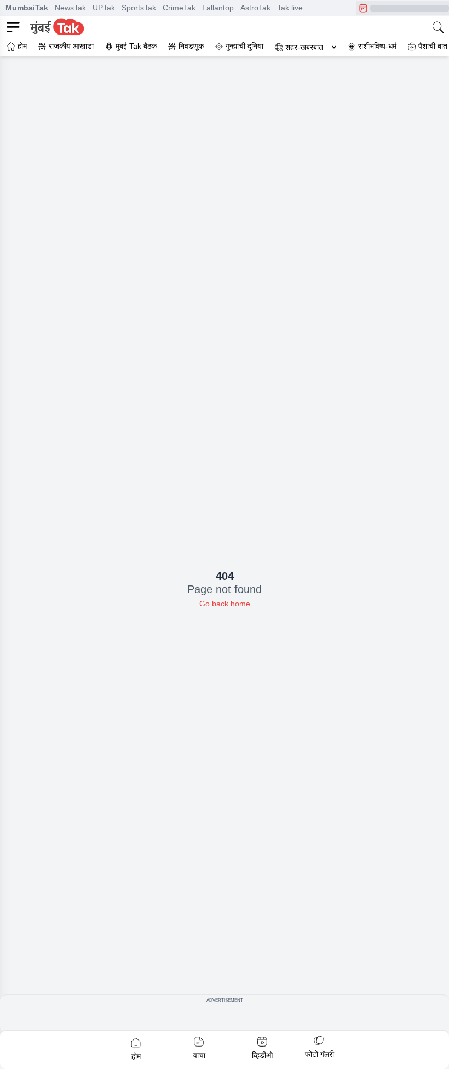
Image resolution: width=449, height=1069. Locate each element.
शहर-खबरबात (304, 47)
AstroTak (255, 7)
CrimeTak (179, 7)
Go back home (224, 603)
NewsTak (70, 7)
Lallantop (218, 7)
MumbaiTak (26, 7)
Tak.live (290, 7)
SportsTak (139, 7)
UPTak (104, 7)
